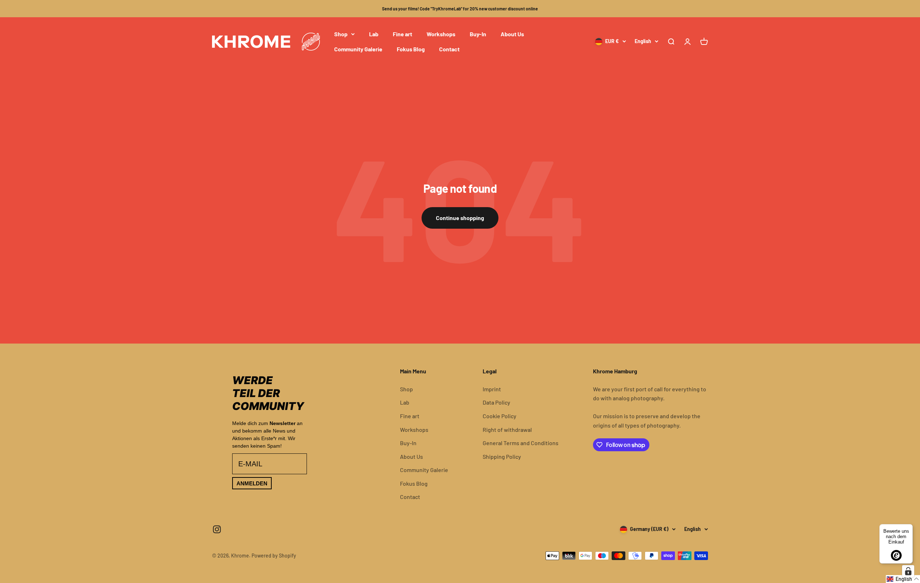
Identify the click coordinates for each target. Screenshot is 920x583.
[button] (903, 579)
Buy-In (478, 34)
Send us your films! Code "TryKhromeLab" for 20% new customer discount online (460, 8)
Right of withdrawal (507, 429)
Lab (373, 34)
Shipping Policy (502, 456)
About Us (512, 34)
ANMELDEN (251, 483)
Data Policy (496, 402)
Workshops (441, 34)
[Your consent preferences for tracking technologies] (908, 571)
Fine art (402, 34)
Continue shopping (460, 217)
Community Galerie (358, 49)
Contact (449, 49)
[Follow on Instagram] (217, 529)
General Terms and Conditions (520, 442)
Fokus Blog (411, 49)
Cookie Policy (499, 415)
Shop (341, 34)
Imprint (492, 389)
